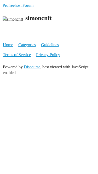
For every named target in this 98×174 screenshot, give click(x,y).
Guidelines (50, 45)
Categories (27, 45)
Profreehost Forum (18, 5)
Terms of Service (17, 54)
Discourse (32, 67)
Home (8, 45)
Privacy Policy (48, 54)
